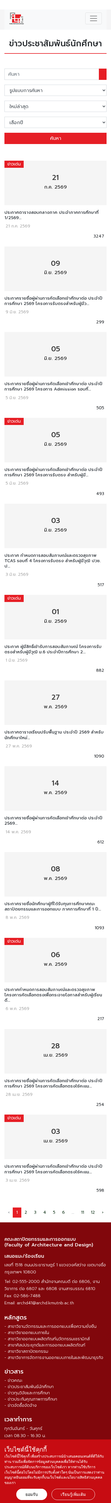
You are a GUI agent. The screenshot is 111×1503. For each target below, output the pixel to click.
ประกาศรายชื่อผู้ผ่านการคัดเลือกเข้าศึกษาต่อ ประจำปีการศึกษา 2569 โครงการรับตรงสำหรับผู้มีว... (53, 301)
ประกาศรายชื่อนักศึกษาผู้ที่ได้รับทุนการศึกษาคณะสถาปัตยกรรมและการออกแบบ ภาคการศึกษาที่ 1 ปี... (52, 906)
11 (82, 1212)
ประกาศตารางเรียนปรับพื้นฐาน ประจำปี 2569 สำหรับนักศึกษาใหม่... (54, 735)
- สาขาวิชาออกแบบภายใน (26, 1333)
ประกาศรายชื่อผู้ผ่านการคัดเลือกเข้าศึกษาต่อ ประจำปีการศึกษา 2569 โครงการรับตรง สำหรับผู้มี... (53, 472)
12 (93, 1212)
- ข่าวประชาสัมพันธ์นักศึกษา (29, 1387)
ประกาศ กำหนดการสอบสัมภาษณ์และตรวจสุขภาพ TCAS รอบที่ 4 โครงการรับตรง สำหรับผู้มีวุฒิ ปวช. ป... (52, 561)
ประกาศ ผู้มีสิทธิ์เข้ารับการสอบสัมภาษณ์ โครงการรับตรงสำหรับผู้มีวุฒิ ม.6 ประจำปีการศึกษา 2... (53, 649)
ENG (103, 5)
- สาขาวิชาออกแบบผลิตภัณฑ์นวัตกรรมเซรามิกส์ (47, 1339)
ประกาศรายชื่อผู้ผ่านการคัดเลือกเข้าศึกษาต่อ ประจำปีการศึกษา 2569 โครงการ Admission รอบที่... (53, 386)
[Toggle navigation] (93, 18)
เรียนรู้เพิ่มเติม (73, 1494)
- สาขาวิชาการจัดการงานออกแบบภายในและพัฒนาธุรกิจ (53, 1358)
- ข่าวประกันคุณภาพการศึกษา (30, 1399)
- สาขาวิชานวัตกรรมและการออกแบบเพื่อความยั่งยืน (50, 1326)
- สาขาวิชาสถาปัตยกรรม (26, 1351)
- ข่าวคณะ (13, 1380)
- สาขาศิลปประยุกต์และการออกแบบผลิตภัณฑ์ (44, 1345)
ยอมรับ (31, 1494)
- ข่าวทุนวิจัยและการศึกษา (27, 1393)
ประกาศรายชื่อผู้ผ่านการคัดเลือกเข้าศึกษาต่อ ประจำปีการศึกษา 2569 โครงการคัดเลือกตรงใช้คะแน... (53, 1083)
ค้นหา (55, 138)
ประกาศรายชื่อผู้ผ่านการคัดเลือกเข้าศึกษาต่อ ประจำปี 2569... (53, 820)
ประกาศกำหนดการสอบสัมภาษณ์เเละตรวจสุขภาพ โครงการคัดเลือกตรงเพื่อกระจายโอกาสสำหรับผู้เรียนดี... (53, 995)
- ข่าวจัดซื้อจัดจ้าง (20, 1405)
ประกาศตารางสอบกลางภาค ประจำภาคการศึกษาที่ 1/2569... (51, 215)
